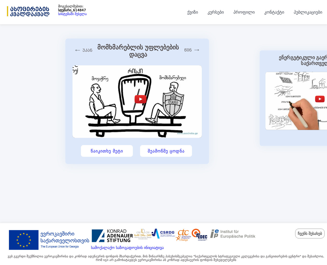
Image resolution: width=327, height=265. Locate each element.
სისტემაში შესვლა (72, 14)
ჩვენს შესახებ (310, 233)
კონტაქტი (274, 12)
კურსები (216, 12)
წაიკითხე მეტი (107, 150)
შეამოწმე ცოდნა (166, 150)
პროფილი (244, 12)
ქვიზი (192, 12)
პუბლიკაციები (308, 12)
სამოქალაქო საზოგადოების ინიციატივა (127, 247)
